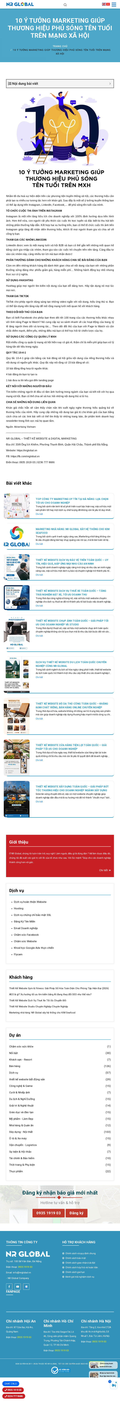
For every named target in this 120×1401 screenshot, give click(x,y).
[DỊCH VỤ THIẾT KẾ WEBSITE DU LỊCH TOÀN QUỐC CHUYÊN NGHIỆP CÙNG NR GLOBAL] (17, 674)
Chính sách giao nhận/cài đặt (80, 1263)
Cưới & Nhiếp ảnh (19, 1092)
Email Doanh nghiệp (26, 928)
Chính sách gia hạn (75, 1272)
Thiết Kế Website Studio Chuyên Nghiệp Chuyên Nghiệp (38, 1006)
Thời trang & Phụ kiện (22, 1164)
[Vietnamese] (108, 4)
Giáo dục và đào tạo (21, 1112)
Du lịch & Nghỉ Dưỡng (22, 1099)
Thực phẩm (16, 1171)
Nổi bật (13, 1053)
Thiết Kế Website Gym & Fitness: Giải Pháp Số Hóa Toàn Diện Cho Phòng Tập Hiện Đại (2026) (59, 988)
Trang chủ (60, 46)
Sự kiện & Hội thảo (20, 1151)
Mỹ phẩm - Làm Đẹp (21, 1118)
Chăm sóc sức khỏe (21, 1046)
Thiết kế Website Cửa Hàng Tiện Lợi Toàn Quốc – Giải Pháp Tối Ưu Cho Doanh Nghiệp (71, 747)
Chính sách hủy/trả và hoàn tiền (81, 1267)
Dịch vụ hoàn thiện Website (30, 901)
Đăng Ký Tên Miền (24, 921)
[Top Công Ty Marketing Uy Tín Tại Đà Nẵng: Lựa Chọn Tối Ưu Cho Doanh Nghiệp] (17, 505)
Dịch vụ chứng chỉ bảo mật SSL (32, 914)
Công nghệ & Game (21, 1085)
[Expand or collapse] (110, 83)
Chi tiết (39, 514)
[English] (104, 4)
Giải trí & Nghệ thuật (21, 1105)
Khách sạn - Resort (20, 1059)
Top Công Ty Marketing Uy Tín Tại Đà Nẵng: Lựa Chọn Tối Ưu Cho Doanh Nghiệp (72, 501)
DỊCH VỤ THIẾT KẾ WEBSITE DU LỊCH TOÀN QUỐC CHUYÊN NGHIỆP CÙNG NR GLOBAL (71, 664)
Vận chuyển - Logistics (23, 1145)
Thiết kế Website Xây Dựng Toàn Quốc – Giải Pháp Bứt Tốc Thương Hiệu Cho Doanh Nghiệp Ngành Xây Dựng (72, 788)
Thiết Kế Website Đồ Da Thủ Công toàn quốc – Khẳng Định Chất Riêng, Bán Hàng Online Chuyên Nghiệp (72, 705)
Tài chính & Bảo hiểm (21, 1158)
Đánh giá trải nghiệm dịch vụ (79, 1277)
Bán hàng (14, 1066)
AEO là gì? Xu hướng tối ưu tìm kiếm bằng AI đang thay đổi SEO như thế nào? (50, 994)
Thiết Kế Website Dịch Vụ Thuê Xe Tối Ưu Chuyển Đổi (37, 1000)
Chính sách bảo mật (75, 1258)
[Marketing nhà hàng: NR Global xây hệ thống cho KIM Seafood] (17, 536)
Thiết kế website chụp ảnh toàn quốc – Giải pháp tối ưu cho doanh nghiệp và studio (72, 622)
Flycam (18, 954)
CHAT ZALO (11, 1383)
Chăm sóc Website (25, 941)
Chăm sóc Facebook (26, 934)
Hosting (18, 908)
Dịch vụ (13, 1072)
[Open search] (65, 4)
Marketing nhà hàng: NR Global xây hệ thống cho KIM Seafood (73, 531)
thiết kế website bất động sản (27, 1079)
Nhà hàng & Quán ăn (21, 1125)
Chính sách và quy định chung (80, 1253)
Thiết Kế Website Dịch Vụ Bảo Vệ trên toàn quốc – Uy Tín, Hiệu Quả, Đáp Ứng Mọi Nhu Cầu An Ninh (72, 562)
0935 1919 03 (25, 1267)
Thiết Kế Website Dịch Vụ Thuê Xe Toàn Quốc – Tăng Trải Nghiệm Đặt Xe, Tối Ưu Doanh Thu (71, 592)
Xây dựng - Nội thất (21, 1131)
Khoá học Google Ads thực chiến (34, 947)
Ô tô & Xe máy (18, 1138)
